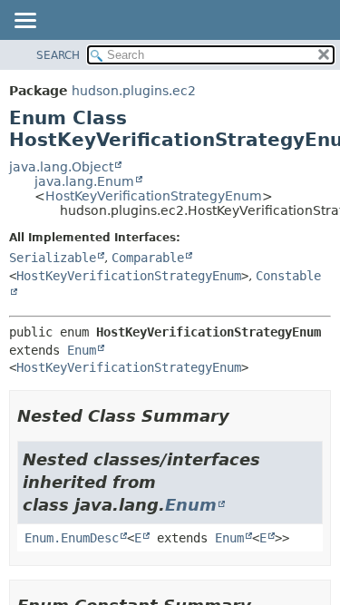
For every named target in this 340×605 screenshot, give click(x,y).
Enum (81, 350)
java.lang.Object (61, 167)
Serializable (52, 257)
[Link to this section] (242, 415)
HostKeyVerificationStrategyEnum (153, 196)
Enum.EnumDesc (71, 538)
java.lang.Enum (84, 181)
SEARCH (58, 55)
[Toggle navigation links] (24, 21)
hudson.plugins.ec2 (134, 90)
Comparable (148, 257)
